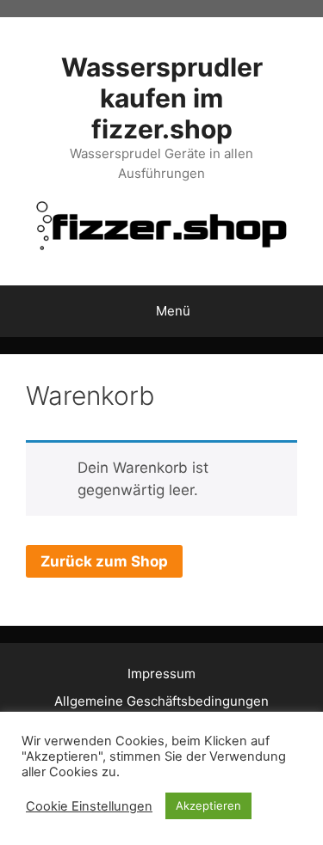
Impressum (161, 673)
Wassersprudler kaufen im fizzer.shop (162, 98)
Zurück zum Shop (104, 561)
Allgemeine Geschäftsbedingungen (161, 701)
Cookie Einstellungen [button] (89, 806)
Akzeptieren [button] (208, 805)
